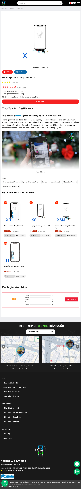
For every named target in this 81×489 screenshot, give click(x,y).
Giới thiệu (8, 438)
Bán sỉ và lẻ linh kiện (12, 383)
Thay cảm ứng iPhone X (11, 182)
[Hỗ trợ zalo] (77, 471)
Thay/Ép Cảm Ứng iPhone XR (14, 226)
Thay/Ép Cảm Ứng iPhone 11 (14, 266)
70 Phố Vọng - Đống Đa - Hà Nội (61, 366)
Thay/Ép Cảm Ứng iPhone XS (40, 226)
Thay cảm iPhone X (70, 182)
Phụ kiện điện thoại (11, 408)
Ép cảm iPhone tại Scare (30, 182)
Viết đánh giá (71, 299)
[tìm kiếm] (60, 3)
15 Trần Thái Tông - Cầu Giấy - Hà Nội (19, 366)
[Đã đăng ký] (7, 476)
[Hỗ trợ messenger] (77, 464)
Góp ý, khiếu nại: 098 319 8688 (13, 470)
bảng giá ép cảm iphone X (51, 182)
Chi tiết (36, 67)
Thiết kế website (9, 486)
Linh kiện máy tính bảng (13, 417)
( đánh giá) (14, 82)
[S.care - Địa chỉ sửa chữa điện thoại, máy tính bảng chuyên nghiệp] (7, 3)
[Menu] (78, 3)
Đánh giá (44, 67)
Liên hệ (7, 434)
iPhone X (19, 116)
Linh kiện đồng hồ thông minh (15, 412)
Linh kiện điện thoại (11, 421)
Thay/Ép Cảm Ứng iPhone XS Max (65, 227)
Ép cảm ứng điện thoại (11, 186)
